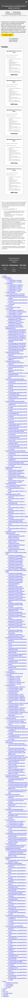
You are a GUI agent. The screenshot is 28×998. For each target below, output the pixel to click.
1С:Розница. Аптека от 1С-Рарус (16, 725)
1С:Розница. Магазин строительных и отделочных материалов (15, 775)
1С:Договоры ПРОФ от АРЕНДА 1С (17, 485)
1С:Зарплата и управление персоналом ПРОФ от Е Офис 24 (16, 596)
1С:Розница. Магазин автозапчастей (15, 727)
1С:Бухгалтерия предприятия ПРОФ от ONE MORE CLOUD (17, 424)
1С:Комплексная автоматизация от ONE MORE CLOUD (17, 648)
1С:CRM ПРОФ (9, 283)
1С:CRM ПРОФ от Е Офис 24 (15, 286)
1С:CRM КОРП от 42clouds (15, 280)
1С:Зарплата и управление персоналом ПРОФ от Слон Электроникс (15, 631)
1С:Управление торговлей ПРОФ (14, 926)
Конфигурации (7, 277)
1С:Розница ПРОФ (10, 685)
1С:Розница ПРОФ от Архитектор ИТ (18, 712)
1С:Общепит (8, 675)
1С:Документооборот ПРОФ (12, 494)
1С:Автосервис (9, 309)
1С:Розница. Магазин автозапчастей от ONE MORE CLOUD (18, 735)
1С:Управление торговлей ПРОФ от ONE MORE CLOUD (17, 955)
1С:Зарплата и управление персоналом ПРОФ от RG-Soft (16, 587)
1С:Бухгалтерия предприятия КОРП (14, 379)
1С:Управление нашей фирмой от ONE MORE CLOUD (17, 886)
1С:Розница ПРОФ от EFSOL (15, 690)
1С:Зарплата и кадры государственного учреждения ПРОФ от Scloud (16, 540)
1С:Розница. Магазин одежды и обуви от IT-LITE (16, 766)
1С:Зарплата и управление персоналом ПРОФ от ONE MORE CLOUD (17, 600)
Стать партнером (23, 268)
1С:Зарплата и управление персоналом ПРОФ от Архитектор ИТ (17, 627)
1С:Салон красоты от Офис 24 (16, 824)
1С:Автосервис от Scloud (14, 315)
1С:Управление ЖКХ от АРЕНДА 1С (17, 845)
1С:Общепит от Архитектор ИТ (16, 682)
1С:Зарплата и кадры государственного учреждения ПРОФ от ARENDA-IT (16, 545)
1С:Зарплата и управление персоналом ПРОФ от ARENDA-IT (17, 593)
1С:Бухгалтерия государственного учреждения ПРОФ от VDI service (17, 343)
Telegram (14, 262)
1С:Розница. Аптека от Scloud (16, 721)
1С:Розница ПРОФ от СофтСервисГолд (13, 692)
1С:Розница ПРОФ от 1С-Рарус (16, 716)
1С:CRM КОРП (9, 279)
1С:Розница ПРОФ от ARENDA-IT (16, 697)
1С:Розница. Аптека (10, 718)
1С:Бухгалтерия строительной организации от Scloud (16, 473)
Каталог (5, 268)
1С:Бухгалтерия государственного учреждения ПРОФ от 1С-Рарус (17, 346)
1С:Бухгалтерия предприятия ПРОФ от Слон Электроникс (17, 445)
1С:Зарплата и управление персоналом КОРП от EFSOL (15, 562)
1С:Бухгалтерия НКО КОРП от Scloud (17, 356)
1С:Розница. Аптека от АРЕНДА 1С (17, 719)
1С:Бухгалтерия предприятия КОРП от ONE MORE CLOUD (17, 393)
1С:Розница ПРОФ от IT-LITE (15, 694)
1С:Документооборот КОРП (12, 486)
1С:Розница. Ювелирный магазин (14, 809)
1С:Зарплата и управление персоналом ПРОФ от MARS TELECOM (15, 604)
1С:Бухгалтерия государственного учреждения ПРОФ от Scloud (17, 349)
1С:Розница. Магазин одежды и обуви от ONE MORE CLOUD (16, 769)
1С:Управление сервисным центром (15, 915)
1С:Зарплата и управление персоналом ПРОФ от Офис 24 (16, 620)
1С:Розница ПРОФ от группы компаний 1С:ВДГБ (15, 705)
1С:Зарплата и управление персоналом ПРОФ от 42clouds (16, 590)
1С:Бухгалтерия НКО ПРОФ (12, 361)
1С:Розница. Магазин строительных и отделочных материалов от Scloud (18, 783)
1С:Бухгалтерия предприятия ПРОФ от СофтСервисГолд (17, 412)
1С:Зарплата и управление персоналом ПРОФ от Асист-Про (16, 623)
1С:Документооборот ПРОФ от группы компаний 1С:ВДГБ (16, 520)
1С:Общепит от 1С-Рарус (14, 684)
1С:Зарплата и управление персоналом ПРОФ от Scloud (15, 577)
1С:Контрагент (9, 985)
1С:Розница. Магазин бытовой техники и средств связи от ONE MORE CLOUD (16, 752)
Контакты (14, 269)
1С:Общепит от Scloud (14, 678)
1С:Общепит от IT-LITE (14, 679)
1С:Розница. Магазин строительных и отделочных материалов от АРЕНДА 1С (17, 779)
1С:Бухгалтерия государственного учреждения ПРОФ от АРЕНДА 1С (17, 330)
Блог (14, 268)
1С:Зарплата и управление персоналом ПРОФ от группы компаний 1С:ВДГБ (16, 609)
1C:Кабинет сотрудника (11, 982)
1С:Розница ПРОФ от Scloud (15, 688)
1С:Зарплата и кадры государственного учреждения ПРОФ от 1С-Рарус (16, 549)
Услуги (4, 981)
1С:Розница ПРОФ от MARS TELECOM (18, 703)
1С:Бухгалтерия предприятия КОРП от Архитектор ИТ (17, 396)
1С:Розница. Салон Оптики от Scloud (18, 799)
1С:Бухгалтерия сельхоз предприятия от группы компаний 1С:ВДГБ (18, 461)
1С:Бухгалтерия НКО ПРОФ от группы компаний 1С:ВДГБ (18, 373)
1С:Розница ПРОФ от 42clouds (16, 696)
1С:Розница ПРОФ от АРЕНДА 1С (16, 687)
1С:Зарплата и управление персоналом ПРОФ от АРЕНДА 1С (17, 574)
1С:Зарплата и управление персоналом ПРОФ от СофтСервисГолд (15, 583)
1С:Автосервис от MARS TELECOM (17, 312)
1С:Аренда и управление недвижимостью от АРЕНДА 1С (16, 318)
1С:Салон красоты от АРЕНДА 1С (16, 821)
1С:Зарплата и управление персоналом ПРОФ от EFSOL (15, 580)
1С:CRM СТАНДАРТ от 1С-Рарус (16, 294)
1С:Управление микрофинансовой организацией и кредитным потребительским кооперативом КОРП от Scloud (17, 853)
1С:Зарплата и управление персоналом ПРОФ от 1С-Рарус (16, 635)
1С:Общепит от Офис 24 (14, 681)
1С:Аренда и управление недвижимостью (16, 316)
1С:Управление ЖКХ (10, 843)
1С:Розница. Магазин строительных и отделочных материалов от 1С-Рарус (17, 791)
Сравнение (6, 996)
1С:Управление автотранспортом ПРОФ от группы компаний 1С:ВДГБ (17, 838)
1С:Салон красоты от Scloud (15, 823)
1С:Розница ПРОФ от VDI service (16, 708)
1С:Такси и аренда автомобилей (14, 826)
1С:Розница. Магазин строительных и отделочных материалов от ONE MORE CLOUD (17, 787)
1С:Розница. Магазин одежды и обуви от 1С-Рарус (16, 772)
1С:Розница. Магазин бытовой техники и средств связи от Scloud (17, 748)
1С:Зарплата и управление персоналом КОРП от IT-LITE (16, 565)
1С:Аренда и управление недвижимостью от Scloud (15, 324)
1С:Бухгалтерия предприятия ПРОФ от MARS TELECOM (17, 427)
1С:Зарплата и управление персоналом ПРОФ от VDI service (17, 612)
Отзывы (5, 269)
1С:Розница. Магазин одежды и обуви (15, 758)
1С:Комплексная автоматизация (14, 637)
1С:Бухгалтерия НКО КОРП (12, 352)
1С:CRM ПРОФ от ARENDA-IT (15, 285)
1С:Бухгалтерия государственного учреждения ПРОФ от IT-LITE (17, 333)
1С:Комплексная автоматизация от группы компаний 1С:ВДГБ (17, 654)
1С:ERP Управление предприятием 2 (15, 295)
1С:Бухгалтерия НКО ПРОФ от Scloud (17, 365)
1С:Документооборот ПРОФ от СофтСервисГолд (16, 502)
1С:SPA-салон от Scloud (14, 307)
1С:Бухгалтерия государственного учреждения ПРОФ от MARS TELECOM (17, 340)
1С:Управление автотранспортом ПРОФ (16, 833)
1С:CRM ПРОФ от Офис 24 (15, 288)
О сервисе (14, 271)
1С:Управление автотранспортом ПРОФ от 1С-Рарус (17, 841)
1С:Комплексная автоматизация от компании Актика (17, 660)
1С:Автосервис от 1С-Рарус (15, 313)
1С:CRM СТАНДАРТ (10, 292)
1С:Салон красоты (10, 820)
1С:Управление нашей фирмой (13, 863)
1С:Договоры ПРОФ (10, 483)
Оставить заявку (7, 35)
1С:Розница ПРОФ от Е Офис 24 (16, 699)
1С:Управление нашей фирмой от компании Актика (17, 898)
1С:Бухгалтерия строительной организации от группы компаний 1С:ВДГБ (17, 477)
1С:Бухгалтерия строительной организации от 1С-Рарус (16, 481)
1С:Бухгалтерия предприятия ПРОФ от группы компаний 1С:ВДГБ (17, 430)
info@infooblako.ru (14, 260)
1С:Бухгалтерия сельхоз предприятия (15, 450)
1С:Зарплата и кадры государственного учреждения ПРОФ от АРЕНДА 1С (16, 536)
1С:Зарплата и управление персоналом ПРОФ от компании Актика (16, 616)
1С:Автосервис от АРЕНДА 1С (16, 310)
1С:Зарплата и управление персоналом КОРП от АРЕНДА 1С (17, 556)
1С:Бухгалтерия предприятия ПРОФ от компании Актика (17, 436)
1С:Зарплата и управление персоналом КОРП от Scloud (15, 559)
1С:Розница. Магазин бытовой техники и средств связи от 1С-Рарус (18, 756)
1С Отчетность (9, 984)
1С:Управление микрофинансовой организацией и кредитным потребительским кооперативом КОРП (16, 848)
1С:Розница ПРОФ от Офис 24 (16, 709)
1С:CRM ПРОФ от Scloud (14, 291)
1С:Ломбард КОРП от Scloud (15, 673)
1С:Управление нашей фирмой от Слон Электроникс (17, 910)
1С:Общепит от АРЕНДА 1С (15, 676)
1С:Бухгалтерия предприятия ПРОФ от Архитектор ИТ (17, 442)
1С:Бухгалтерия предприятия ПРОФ (14, 401)
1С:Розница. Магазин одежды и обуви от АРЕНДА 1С (16, 760)
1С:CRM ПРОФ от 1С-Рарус (15, 289)
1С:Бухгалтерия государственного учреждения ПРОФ (14, 327)
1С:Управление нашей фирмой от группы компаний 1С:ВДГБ (17, 892)
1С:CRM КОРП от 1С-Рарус (15, 282)
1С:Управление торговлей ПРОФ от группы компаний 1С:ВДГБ (17, 961)
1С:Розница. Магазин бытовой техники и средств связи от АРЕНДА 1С (17, 745)
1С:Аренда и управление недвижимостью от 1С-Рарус (16, 321)
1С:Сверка (8, 987)
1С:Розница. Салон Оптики (12, 794)
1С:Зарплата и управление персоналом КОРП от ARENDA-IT (17, 568)
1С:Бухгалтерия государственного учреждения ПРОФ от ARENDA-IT (17, 336)
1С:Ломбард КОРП (10, 672)
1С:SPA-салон (8, 306)
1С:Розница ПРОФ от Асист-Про (16, 710)
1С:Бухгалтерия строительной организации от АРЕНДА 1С (16, 470)
